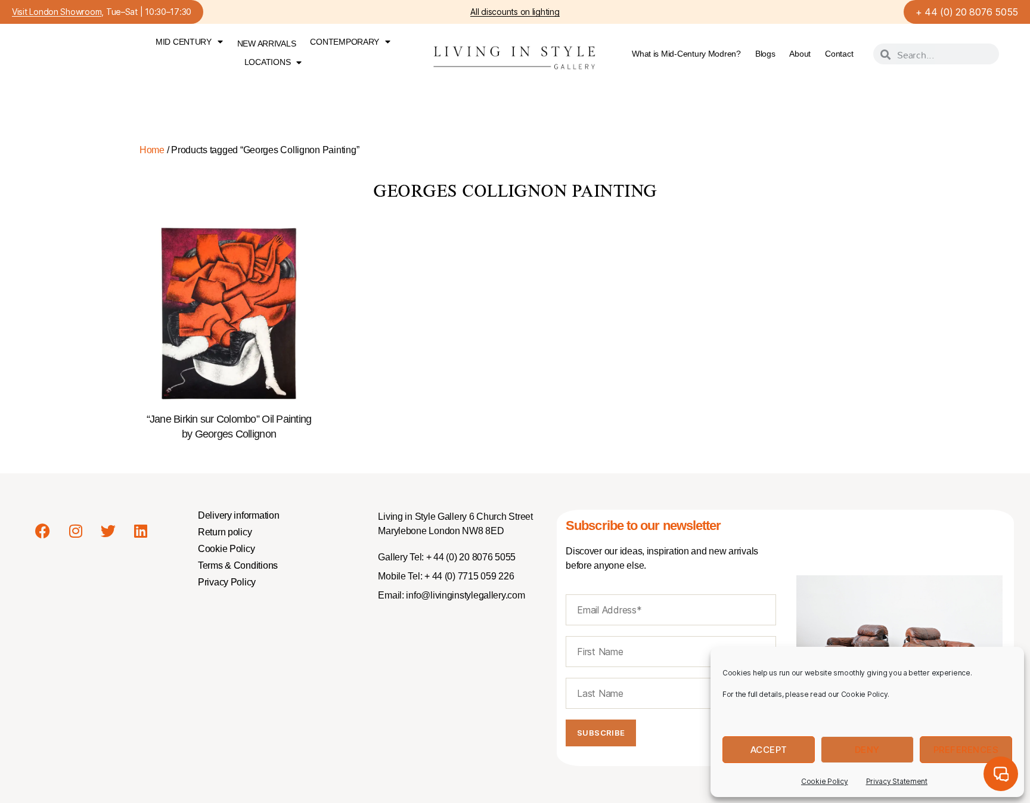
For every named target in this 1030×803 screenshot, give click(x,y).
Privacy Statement (896, 781)
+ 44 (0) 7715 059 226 (468, 576)
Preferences (966, 749)
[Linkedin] (141, 530)
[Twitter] (108, 530)
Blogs (765, 53)
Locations (267, 62)
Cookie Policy (824, 781)
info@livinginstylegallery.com (465, 595)
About (800, 53)
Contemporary (344, 41)
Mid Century (184, 41)
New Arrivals (266, 43)
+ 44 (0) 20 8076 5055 (967, 12)
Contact (839, 53)
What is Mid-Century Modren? (686, 53)
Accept (768, 749)
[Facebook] (43, 530)
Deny (867, 749)
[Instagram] (76, 530)
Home (152, 150)
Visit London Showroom (56, 12)
